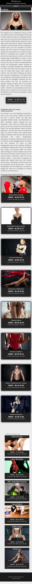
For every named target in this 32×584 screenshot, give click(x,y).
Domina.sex (16, 1)
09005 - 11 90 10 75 (16, 99)
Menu (16, 6)
